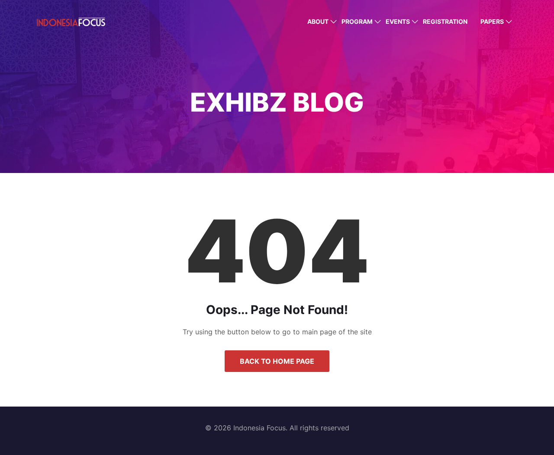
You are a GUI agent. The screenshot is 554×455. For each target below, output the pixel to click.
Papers (492, 21)
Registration (445, 21)
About (318, 21)
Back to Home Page (277, 361)
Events (398, 21)
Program (357, 21)
